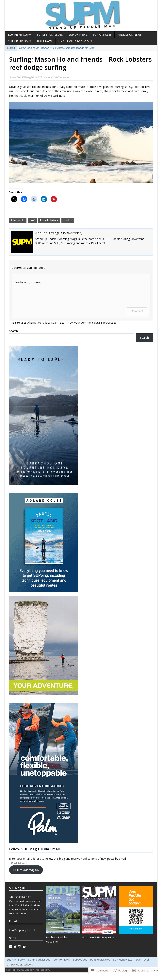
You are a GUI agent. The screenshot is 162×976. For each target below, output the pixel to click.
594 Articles (72, 233)
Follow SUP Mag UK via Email (34, 849)
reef (32, 220)
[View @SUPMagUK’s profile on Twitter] (15, 946)
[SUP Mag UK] (81, 15)
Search (13, 331)
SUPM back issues (50, 34)
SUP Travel (45, 41)
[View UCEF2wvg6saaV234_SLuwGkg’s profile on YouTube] (24, 946)
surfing (67, 220)
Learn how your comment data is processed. (88, 322)
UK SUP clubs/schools (75, 41)
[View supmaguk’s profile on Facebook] (10, 946)
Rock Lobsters (49, 220)
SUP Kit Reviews (19, 41)
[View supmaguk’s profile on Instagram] (19, 946)
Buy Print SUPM (19, 34)
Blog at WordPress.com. (37, 969)
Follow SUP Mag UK (26, 870)
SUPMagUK (28, 77)
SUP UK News (78, 34)
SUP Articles (102, 34)
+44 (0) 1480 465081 (20, 897)
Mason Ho (17, 220)
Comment (137, 311)
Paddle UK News (129, 34)
